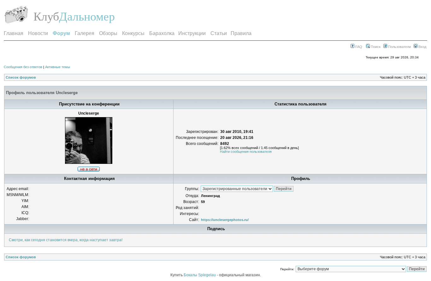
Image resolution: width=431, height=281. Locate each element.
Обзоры (108, 33)
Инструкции (192, 33)
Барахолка (161, 33)
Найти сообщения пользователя (246, 151)
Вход (421, 47)
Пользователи (399, 47)
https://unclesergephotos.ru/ (225, 220)
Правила (241, 33)
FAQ (358, 47)
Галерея (84, 33)
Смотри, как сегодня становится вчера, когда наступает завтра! (65, 240)
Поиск (375, 47)
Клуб (46, 16)
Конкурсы (133, 33)
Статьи (218, 33)
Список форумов (21, 77)
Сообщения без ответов (23, 67)
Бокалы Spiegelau (200, 275)
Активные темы (57, 67)
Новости (38, 33)
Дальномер (87, 16)
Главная (13, 33)
